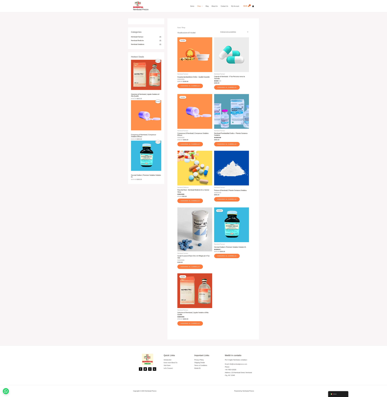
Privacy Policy (199, 360)
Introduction (167, 360)
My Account (235, 6)
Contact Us (224, 6)
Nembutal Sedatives (137, 44)
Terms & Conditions (200, 365)
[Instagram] (150, 369)
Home (192, 6)
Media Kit (197, 368)
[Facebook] (140, 369)
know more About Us (170, 362)
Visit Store (167, 365)
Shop (199, 6)
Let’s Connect (168, 368)
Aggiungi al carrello (190, 86)
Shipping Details (199, 362)
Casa (179, 27)
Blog (207, 6)
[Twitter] (145, 369)
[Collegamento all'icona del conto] (253, 6)
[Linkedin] (154, 369)
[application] (202, 6)
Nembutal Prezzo (140, 9)
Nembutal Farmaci (137, 37)
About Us (215, 6)
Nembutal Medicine (137, 40)
